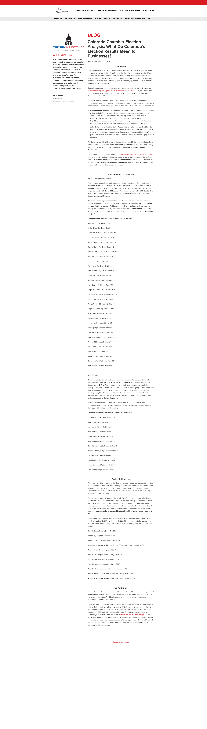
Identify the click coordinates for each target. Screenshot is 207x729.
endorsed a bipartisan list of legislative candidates (134, 155)
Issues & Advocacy (85, 10)
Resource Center (85, 19)
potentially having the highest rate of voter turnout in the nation (112, 91)
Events (98, 19)
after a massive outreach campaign (133, 615)
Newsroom (117, 19)
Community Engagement (135, 19)
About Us (58, 19)
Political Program (107, 10)
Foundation (70, 19)
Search (151, 19)
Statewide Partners (130, 10)
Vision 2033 (148, 10)
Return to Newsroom (121, 642)
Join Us (107, 19)
